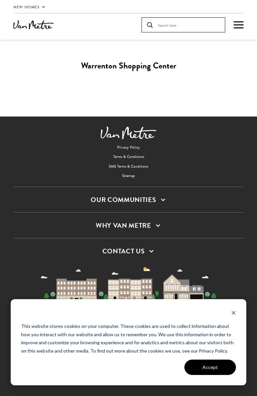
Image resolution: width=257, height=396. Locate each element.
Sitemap (128, 176)
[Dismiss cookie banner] (233, 314)
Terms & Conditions (128, 157)
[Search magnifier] (150, 25)
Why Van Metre (123, 225)
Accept (210, 367)
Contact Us (123, 251)
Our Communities (123, 200)
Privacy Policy (128, 147)
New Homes (26, 7)
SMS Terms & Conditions (128, 166)
